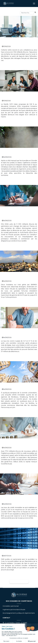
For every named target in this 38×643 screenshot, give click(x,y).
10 (26, 581)
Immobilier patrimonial (11, 606)
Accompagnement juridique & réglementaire (19, 613)
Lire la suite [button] (6, 65)
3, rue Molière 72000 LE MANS (16, 623)
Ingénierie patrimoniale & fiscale (14, 609)
